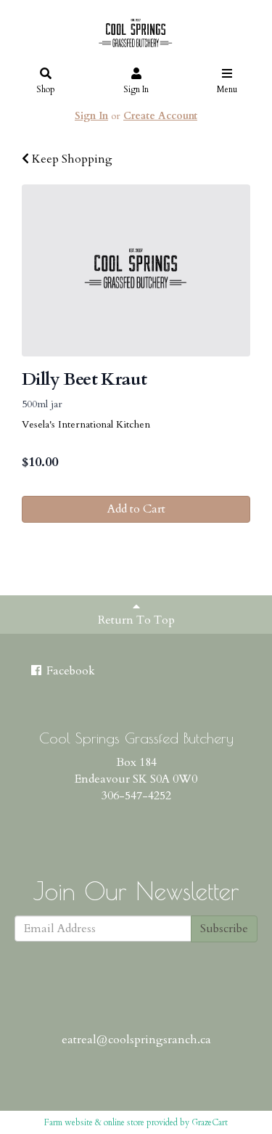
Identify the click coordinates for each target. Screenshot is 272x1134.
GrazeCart (209, 1122)
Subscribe (224, 929)
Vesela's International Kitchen (86, 424)
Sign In (136, 89)
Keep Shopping (70, 159)
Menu (227, 89)
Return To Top (136, 620)
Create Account (160, 116)
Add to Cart (136, 509)
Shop (45, 89)
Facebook (69, 671)
